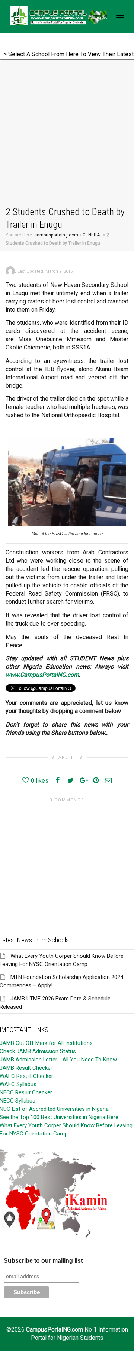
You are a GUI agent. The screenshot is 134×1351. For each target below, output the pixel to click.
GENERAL (92, 235)
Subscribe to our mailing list (43, 1260)
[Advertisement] (67, 134)
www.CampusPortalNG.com (42, 674)
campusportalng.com (56, 235)
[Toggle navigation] (120, 15)
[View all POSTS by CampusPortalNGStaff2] (10, 270)
